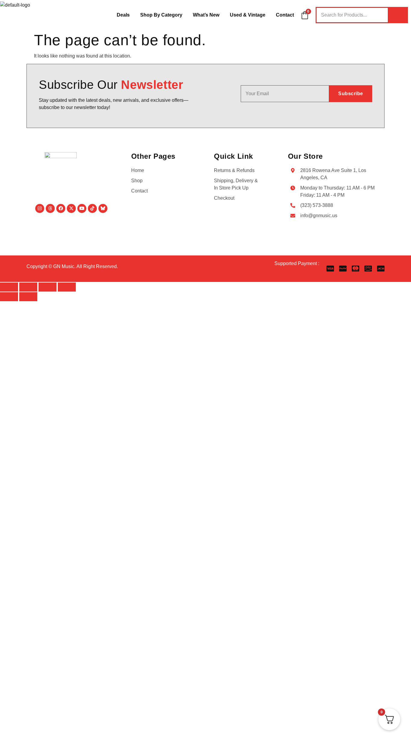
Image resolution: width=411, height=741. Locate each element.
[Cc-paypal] (343, 268)
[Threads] (50, 208)
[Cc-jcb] (381, 268)
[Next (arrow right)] (28, 296)
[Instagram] (39, 208)
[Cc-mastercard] (355, 268)
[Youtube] (81, 208)
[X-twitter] (71, 208)
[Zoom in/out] (9, 287)
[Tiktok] (92, 208)
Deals (123, 14)
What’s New (206, 14)
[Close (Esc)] (67, 287)
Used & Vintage (247, 14)
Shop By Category (161, 14)
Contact (285, 14)
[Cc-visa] (330, 268)
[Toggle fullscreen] (28, 287)
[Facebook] (60, 208)
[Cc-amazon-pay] (368, 268)
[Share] (48, 287)
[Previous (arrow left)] (9, 296)
